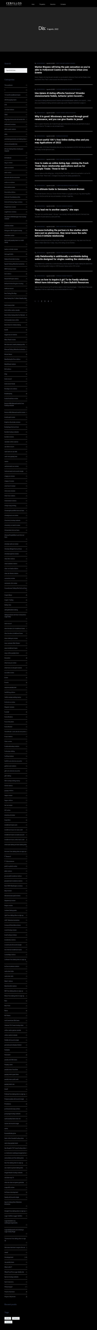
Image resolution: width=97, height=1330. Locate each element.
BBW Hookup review (10, 269)
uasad (6, 1252)
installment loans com (10, 825)
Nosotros (52, 4)
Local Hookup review (10, 930)
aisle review (7, 173)
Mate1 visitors (8, 981)
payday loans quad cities (11, 1074)
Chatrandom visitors (10, 501)
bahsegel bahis (8, 254)
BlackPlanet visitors (10, 364)
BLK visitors (7, 369)
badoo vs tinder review (11, 249)
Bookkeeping (8, 394)
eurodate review (62, 136)
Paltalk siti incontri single (11, 1040)
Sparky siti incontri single (11, 1197)
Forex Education (9, 722)
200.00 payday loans (10, 100)
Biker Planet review (10, 340)
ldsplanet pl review (9, 901)
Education (7, 658)
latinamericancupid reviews (12, 896)
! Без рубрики (8, 85)
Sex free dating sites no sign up (13, 1163)
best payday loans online (11, 320)
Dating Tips (7, 605)
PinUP (6, 1089)
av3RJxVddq (41, 63)
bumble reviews (9, 437)
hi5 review (7, 810)
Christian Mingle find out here (67, 185)
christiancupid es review (11, 554)
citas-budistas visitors (10, 564)
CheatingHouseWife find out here (14, 511)
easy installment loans (10, 648)
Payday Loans (8, 1065)
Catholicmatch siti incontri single (69, 89)
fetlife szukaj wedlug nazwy (12, 697)
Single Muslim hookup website (13, 1173)
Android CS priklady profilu (12, 197)
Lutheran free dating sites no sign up (15, 960)
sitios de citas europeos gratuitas (14, 1183)
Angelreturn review (10, 207)
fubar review (8, 741)
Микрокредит (8, 1287)
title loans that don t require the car (14, 1247)
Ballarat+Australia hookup (11, 259)
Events (6, 683)
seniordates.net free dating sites (14, 1158)
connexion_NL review (10, 583)
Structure (8, 1322)
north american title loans (11, 1020)
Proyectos (42, 4)
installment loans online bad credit (14, 840)
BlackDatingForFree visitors (12, 359)
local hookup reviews (10, 935)
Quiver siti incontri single (11, 1124)
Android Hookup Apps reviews (13, 202)
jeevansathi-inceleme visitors (13, 876)
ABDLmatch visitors (10, 129)
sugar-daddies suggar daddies (13, 1216)
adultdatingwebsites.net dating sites (15, 139)
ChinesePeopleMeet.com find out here (14, 536)
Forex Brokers (8, 717)
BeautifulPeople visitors (11, 279)
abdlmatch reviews (10, 124)
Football (6, 712)
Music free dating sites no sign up (68, 253)
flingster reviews (9, 707)
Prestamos (7, 1104)
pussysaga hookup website (12, 1114)
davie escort (8, 624)
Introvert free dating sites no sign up (15, 852)
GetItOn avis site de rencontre (13, 761)
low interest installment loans (13, 950)
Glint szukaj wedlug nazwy (66, 113)
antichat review (8, 226)
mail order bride (9, 971)
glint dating (7, 776)
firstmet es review (9, 702)
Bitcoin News (8, 354)
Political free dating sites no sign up (14, 1094)
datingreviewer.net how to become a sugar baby (15, 616)
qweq (6, 1129)
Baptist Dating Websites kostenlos (14, 264)
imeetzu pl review (9, 815)
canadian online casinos (11, 442)
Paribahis (7, 1050)
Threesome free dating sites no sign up (15, 1240)
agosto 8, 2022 (51, 63)
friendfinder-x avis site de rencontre (15, 732)
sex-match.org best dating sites (13, 1168)
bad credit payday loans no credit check (14, 241)
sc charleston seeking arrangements (15, 1153)
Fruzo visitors (8, 737)
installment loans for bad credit (13, 830)
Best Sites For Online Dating (66, 226)
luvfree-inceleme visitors (11, 966)
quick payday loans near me (12, 1119)
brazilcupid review (9, 417)
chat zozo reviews (9, 491)
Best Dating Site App (10, 293)
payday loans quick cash (11, 1079)
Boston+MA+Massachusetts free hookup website (14, 404)
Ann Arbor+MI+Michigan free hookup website (15, 218)
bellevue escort (9, 289)
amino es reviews (9, 182)
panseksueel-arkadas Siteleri (12, 1045)
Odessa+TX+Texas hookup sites (13, 1025)
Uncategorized (8, 1257)
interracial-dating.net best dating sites (15, 845)
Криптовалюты (9, 1282)
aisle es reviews (9, 168)
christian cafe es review (11, 544)
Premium (15, 1318)
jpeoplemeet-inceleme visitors (13, 881)
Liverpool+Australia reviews (12, 925)
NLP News (7, 1016)
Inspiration (7, 820)
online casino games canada (12, 1030)
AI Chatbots (7, 158)
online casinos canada (64, 206)
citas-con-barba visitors (11, 569)
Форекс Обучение (9, 1297)
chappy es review (9, 476)
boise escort (8, 379)
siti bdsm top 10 (9, 1178)
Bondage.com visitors (10, 389)
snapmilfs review (9, 1187)
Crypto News (8, 595)
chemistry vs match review (12, 525)
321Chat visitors (9, 110)
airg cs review (8, 163)
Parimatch (7, 1055)
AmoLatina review (9, 187)
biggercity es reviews (10, 335)
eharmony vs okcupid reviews (13, 668)
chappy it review (9, 481)
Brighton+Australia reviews (12, 422)
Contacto (63, 4)
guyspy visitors (8, 791)
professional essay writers (12, 1109)
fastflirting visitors (9, 692)
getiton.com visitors (10, 766)
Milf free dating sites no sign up (13, 991)
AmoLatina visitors (9, 192)
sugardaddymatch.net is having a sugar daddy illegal (14, 1231)
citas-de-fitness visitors (11, 573)
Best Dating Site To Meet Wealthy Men (15, 298)
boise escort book (9, 384)
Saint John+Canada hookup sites (14, 1138)
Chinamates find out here (11, 530)
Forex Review (8, 727)
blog (5, 374)
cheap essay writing (10, 506)
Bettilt (6, 330)
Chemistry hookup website (12, 520)
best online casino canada (66, 63)
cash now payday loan (10, 457)
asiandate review (9, 235)
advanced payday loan (10, 144)
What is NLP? (8, 1267)
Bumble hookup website (11, 432)
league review (8, 906)
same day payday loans (11, 1143)
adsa (5, 134)
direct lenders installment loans (13, 633)
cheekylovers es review (11, 515)
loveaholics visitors (10, 940)
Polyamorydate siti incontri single (14, 1099)
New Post (7, 1006)
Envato (8, 1318)
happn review (8, 796)
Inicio (33, 4)
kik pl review (8, 891)
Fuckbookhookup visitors (11, 746)
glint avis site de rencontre (12, 771)
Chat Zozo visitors (9, 496)
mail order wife (8, 976)
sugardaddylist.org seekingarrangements (10, 1222)
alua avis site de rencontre (12, 177)
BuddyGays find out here (11, 427)
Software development (11, 1192)
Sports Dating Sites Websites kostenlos (13, 1203)
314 (5, 105)
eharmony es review (10, 663)
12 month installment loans (12, 95)
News (6, 1011)
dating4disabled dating (11, 610)
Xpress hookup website (64, 276)
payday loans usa (9, 1084)
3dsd (5, 115)
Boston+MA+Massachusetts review (14, 412)
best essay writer (9, 305)
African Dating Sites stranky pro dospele (13, 150)
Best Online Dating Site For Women (68, 159)
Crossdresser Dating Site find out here (15, 588)
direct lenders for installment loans (14, 629)
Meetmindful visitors (10, 986)
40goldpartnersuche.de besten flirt (14, 120)
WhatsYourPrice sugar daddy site (14, 1272)
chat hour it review (9, 486)
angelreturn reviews (10, 212)
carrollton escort (9, 447)
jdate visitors (8, 871)
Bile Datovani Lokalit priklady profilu (14, 345)
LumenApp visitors (10, 955)
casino (6, 461)
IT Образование (9, 861)
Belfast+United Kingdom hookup (13, 284)
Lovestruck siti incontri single (13, 945)
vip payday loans (9, 1262)
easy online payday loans (11, 653)
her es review (8, 805)
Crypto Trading (8, 600)
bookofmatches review (11, 399)
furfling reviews (9, 756)
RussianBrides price (10, 1133)
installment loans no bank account (14, 835)
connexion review (9, 578)
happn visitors (8, 800)
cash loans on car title (10, 452)
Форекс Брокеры (9, 1292)
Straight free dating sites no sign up (14, 1211)
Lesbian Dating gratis (10, 910)
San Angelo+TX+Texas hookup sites (15, 1148)
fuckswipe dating (9, 751)
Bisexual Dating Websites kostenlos (14, 349)
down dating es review (11, 638)
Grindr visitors (8, 786)
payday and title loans (10, 1060)
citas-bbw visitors (9, 559)
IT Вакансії (7, 856)
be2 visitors (7, 274)
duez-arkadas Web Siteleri (12, 643)
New (5, 1001)
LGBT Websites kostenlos (11, 920)
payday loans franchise (11, 1070)
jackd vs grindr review (10, 866)
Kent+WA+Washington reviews (13, 886)
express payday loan (10, 687)
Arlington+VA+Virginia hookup (13, 231)
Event (6, 678)
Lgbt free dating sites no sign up (13, 915)
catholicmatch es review (11, 466)
